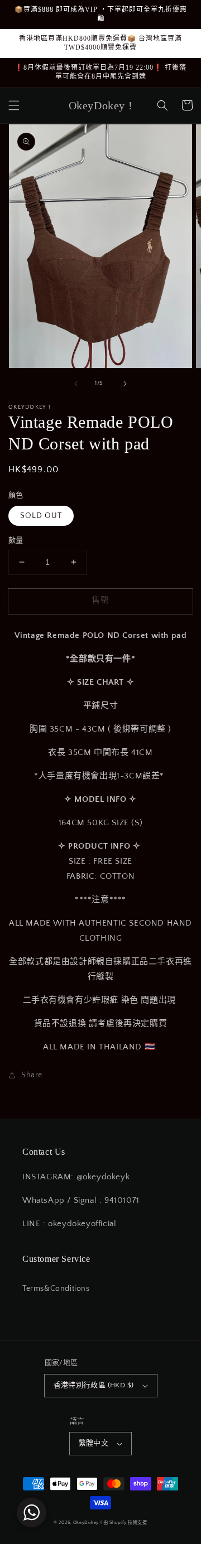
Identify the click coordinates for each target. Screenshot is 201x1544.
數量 (15, 540)
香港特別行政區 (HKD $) (94, 1385)
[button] (14, 105)
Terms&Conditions (56, 1288)
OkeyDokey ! (87, 1522)
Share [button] (31, 1075)
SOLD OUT (41, 515)
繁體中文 (94, 1443)
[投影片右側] (125, 383)
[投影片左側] (76, 383)
